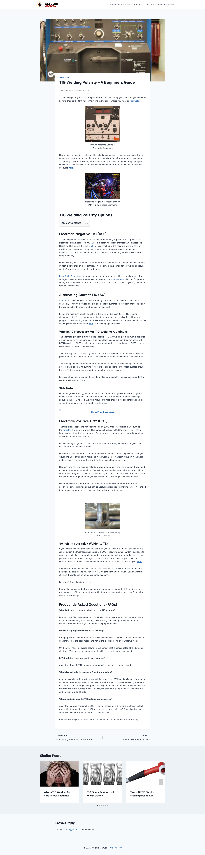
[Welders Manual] (46, 4)
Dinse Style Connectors (70, 276)
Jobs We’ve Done (153, 4)
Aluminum (64, 300)
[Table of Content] (86, 223)
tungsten (67, 430)
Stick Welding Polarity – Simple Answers (74, 737)
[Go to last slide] (44, 782)
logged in (72, 829)
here (91, 323)
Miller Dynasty (117, 279)
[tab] (97, 805)
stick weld (134, 101)
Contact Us (169, 4)
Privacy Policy (115, 848)
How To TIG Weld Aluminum (136, 737)
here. (71, 168)
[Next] (161, 782)
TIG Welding (64, 78)
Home (113, 4)
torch (91, 246)
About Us (138, 4)
